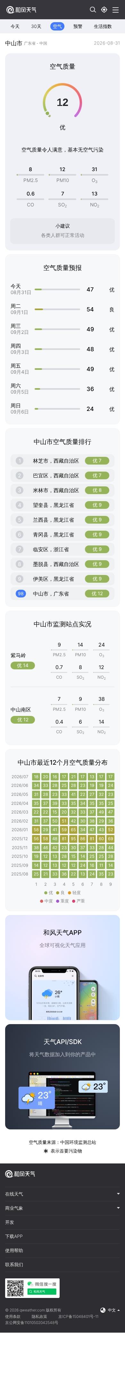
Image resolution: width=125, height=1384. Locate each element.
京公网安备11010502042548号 (31, 1322)
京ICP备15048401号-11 (78, 1316)
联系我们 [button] (14, 1264)
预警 (77, 26)
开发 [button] (9, 1222)
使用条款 (13, 1316)
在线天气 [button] (14, 1194)
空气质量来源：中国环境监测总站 (62, 1142)
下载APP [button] (14, 1236)
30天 (36, 26)
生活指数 (103, 26)
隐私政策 (39, 1316)
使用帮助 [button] (14, 1250)
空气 (57, 26)
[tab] (62, 1194)
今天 (15, 26)
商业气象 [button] (14, 1208)
